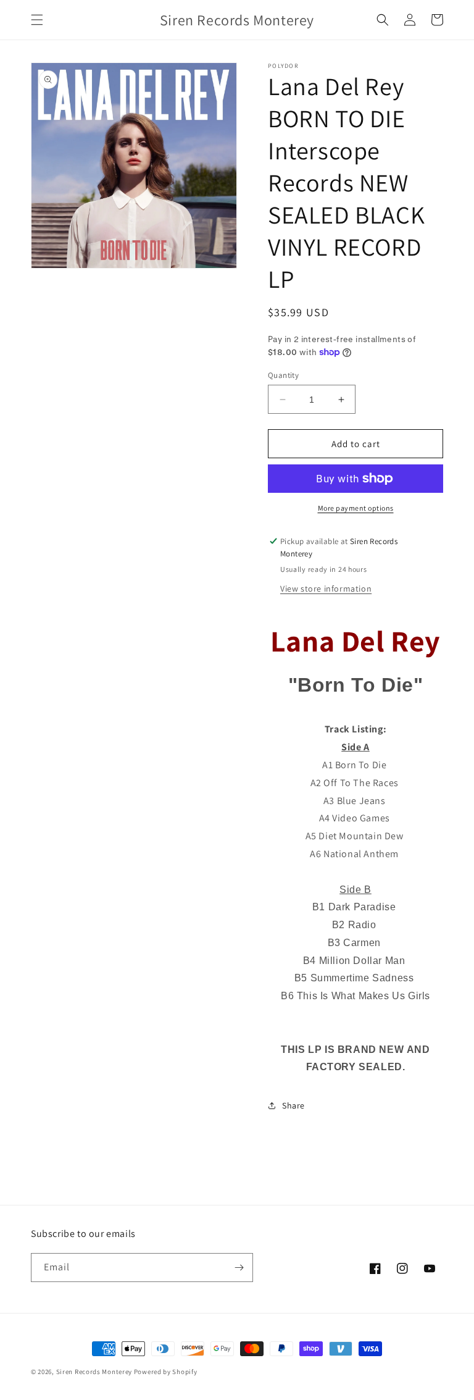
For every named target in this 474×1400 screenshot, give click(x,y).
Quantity (283, 375)
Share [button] (293, 1105)
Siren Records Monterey (94, 1371)
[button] (37, 19)
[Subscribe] (238, 1267)
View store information (326, 588)
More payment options (356, 508)
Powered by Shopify (166, 1371)
